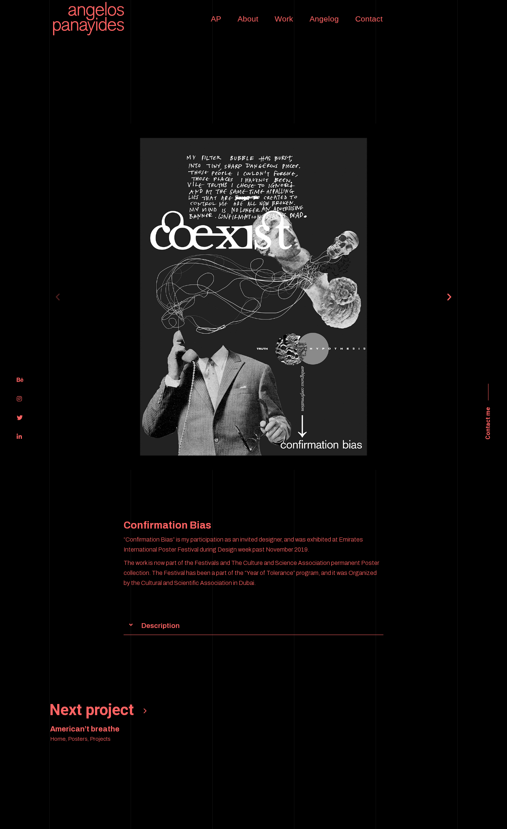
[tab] (253, 625)
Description (160, 625)
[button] (57, 297)
